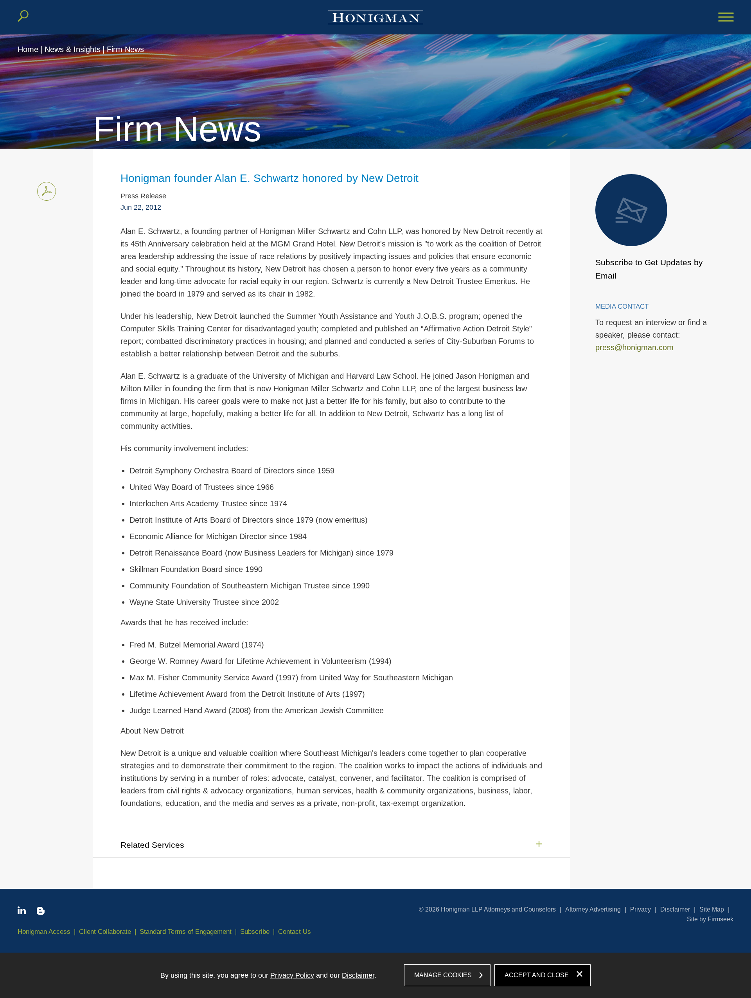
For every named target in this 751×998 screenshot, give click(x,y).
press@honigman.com (634, 347)
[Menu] (726, 17)
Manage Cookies (443, 975)
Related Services (152, 844)
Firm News (125, 49)
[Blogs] (41, 912)
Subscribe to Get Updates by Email (649, 269)
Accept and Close (537, 975)
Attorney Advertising (593, 909)
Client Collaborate (105, 931)
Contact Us (294, 931)
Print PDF (46, 191)
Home (28, 49)
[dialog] (375, 975)
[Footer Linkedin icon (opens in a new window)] (22, 911)
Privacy (640, 909)
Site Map (711, 909)
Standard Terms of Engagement (186, 931)
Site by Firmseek (710, 919)
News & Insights (73, 49)
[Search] (23, 16)
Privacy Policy (292, 975)
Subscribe (254, 931)
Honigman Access (44, 931)
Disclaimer (675, 909)
